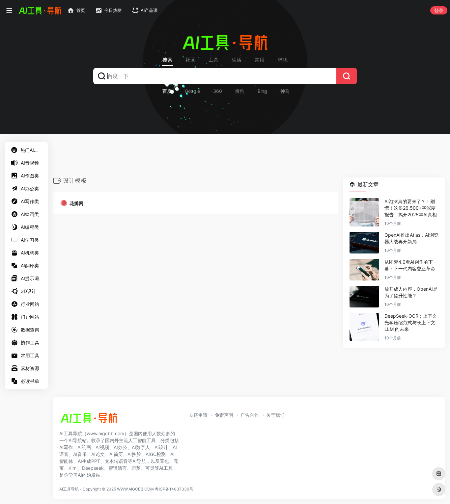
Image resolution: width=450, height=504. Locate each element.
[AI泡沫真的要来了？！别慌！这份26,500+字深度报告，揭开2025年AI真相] (364, 213)
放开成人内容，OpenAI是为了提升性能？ (410, 292)
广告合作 (249, 415)
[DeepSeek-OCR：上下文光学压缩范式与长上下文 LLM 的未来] (364, 327)
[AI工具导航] (89, 420)
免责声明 (224, 415)
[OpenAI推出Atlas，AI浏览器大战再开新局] (364, 243)
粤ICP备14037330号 (174, 489)
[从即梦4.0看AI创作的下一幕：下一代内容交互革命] (364, 270)
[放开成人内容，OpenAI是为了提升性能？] (364, 297)
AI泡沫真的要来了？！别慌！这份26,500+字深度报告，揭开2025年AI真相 (410, 208)
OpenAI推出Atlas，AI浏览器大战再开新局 (411, 238)
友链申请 (198, 415)
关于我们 (275, 415)
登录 (438, 10)
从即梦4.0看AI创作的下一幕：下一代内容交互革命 (410, 265)
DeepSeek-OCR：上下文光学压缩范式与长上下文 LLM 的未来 (410, 322)
